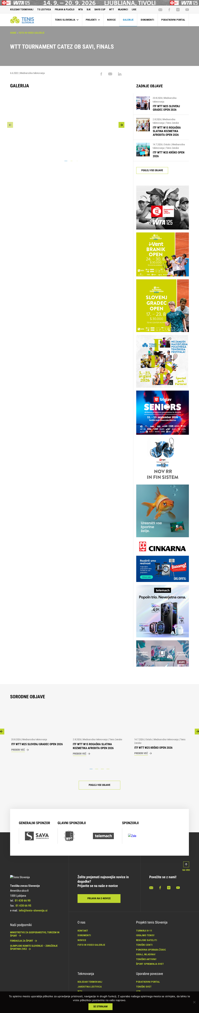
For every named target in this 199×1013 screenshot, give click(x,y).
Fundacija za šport (22, 940)
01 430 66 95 (23, 905)
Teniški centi (144, 944)
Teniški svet (144, 986)
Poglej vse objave (152, 170)
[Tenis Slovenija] (22, 19)
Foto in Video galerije (32, 33)
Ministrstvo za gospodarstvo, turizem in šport (34, 934)
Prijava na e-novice (99, 898)
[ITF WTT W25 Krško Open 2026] (143, 150)
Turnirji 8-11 (144, 930)
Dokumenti (84, 935)
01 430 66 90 (23, 900)
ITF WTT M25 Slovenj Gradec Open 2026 (166, 108)
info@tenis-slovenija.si (33, 910)
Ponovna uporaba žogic (151, 949)
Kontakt (83, 930)
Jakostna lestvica (90, 986)
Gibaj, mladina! (145, 954)
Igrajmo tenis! (145, 935)
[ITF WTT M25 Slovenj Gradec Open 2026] (143, 104)
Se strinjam (100, 1006)
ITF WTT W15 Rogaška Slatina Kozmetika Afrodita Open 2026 (167, 131)
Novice (82, 940)
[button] (121, 125)
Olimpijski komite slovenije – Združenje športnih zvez (34, 948)
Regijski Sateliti (146, 940)
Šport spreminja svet (150, 963)
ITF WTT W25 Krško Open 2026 (153, 747)
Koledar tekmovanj (90, 981)
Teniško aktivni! (146, 959)
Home (13, 33)
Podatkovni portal (148, 981)
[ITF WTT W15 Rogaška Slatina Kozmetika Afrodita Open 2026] (143, 127)
